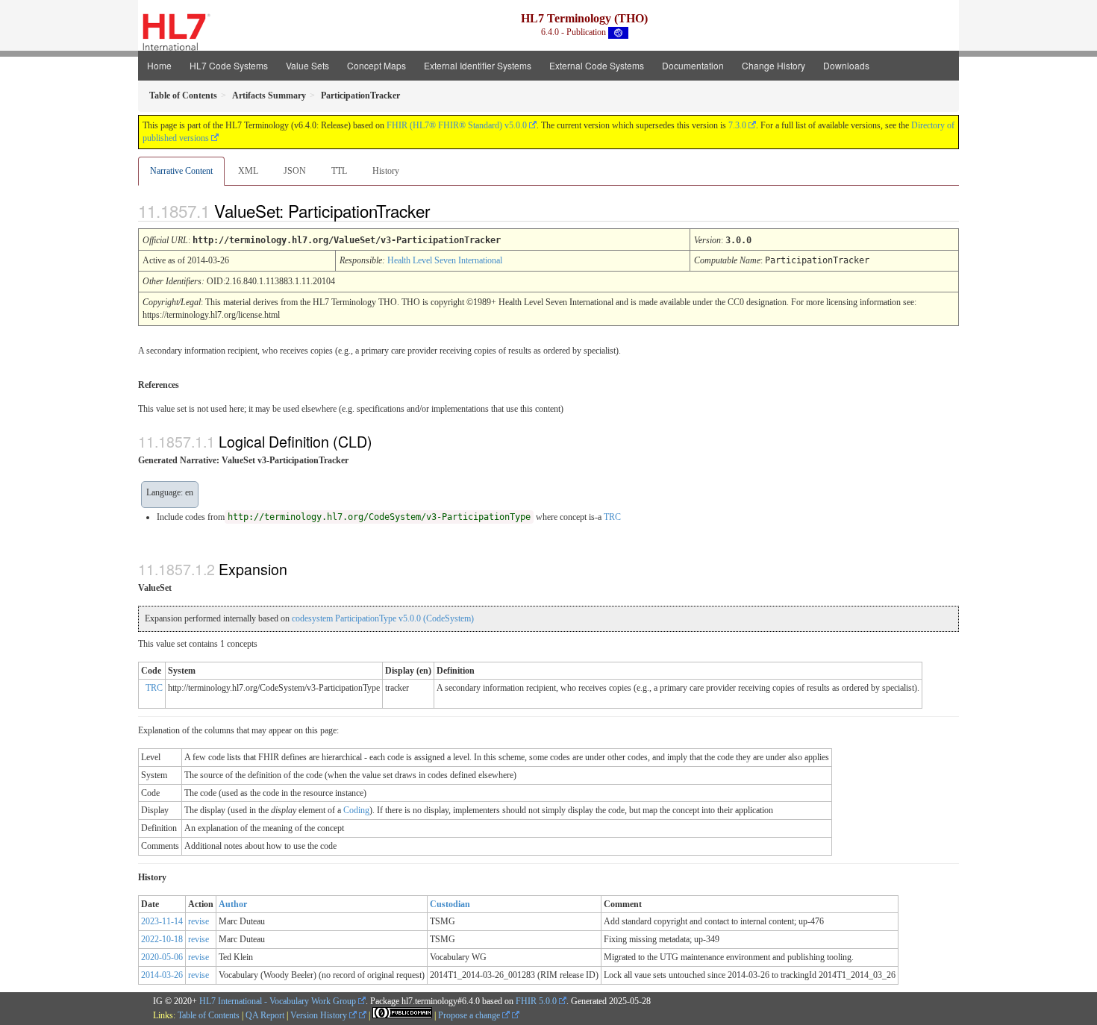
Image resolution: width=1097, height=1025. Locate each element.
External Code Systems (596, 65)
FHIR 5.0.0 (536, 1001)
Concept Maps (376, 65)
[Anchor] (442, 210)
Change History (773, 65)
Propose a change (470, 1015)
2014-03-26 (162, 975)
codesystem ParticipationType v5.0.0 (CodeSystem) (383, 618)
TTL (339, 171)
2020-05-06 (162, 957)
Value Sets (307, 65)
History (385, 171)
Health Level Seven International (444, 260)
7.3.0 (737, 125)
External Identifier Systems (477, 65)
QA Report (265, 1015)
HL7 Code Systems (229, 65)
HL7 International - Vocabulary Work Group (277, 1001)
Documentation (693, 65)
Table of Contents (209, 1015)
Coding (356, 810)
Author (233, 904)
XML (248, 171)
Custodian (450, 904)
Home (159, 65)
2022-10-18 (162, 939)
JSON (295, 171)
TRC (612, 517)
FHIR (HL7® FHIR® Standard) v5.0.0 (457, 125)
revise (198, 921)
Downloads (846, 65)
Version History (319, 1015)
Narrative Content (181, 171)
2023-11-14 (162, 921)
